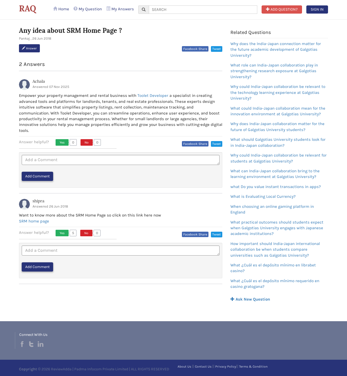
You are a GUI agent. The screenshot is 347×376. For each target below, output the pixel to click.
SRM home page (34, 221)
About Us (184, 366)
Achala (39, 81)
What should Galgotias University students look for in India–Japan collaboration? (278, 142)
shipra (38, 200)
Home (63, 9)
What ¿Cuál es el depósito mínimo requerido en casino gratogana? (274, 283)
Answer (31, 48)
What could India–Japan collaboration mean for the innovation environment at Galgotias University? (277, 111)
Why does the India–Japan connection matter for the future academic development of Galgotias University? (275, 49)
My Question (90, 9)
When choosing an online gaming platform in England (272, 209)
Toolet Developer (152, 95)
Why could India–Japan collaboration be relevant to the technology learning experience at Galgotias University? (277, 92)
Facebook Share (195, 49)
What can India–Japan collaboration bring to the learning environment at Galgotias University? (275, 173)
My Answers (122, 9)
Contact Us (203, 366)
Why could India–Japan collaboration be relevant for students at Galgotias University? (278, 158)
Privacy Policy (225, 366)
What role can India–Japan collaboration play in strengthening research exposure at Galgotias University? (274, 71)
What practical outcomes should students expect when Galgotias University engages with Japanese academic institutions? (276, 228)
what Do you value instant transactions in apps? (275, 186)
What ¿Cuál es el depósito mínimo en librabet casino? (273, 268)
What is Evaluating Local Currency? (262, 196)
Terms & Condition (253, 366)
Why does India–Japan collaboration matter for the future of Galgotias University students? (277, 126)
